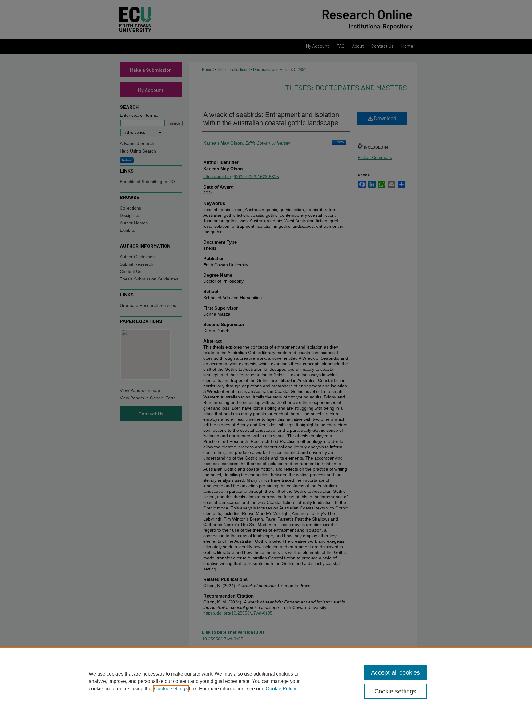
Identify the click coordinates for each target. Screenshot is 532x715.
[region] (266, 681)
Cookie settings (171, 688)
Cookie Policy (281, 688)
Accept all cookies (395, 672)
